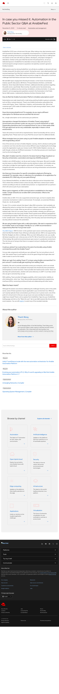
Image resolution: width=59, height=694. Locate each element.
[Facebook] (49, 544)
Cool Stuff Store (24, 612)
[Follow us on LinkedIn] (19, 322)
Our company (4, 580)
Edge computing (15, 486)
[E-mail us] (14, 39)
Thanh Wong (10, 32)
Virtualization (37, 510)
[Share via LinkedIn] (10, 39)
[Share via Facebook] (8, 39)
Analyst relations (5, 588)
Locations (3, 610)
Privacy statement (5, 620)
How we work (4, 582)
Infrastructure (38, 486)
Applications (14, 511)
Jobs (31, 588)
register (22, 301)
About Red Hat (4, 608)
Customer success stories (7, 585)
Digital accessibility (5, 622)
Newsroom (32, 580)
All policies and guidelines (45, 620)
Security (36, 460)
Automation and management (37, 28)
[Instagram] (57, 544)
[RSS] (54, 39)
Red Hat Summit (43, 612)
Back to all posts (7, 47)
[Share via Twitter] (12, 39)
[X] (53, 544)
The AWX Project (7, 231)
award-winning (52, 574)
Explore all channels (43, 418)
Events (41, 608)
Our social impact (34, 585)
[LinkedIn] (42, 544)
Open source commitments (36, 582)
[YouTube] (46, 544)
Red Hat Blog (6, 9)
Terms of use (23, 620)
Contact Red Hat (24, 610)
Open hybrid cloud (16, 459)
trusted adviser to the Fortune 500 (48, 572)
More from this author (25, 337)
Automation (14, 435)
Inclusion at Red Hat (5, 612)
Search (52, 345)
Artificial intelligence (40, 435)
